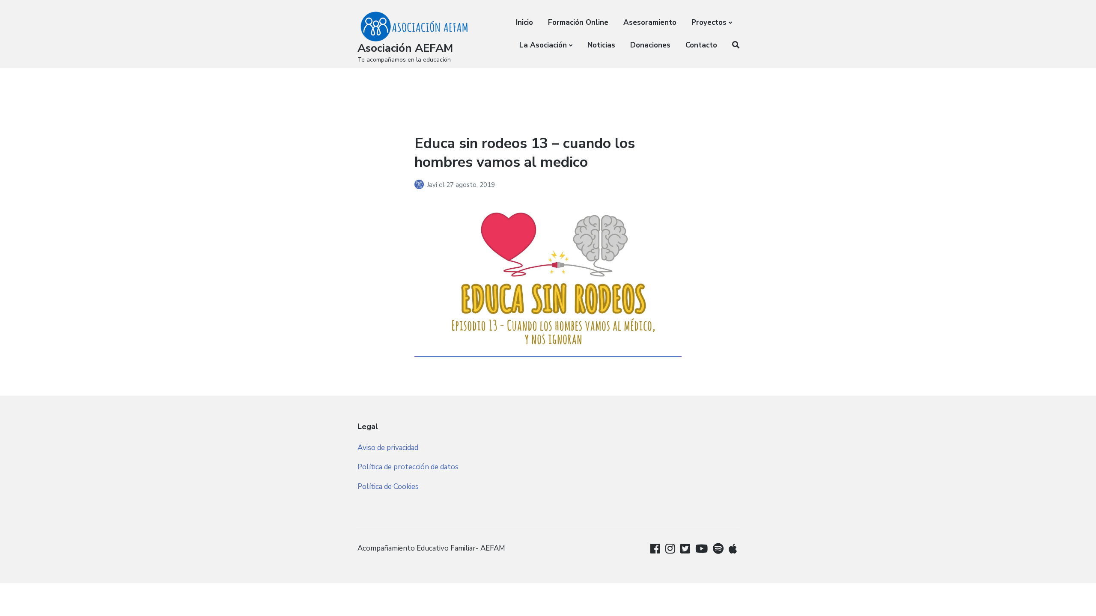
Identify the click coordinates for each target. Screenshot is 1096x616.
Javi (433, 185)
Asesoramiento (649, 22)
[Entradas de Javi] (420, 185)
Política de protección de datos (408, 467)
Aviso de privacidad (387, 448)
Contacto (701, 45)
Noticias (601, 45)
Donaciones (650, 45)
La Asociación (543, 45)
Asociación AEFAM (405, 48)
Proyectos (709, 22)
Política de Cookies (388, 487)
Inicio (524, 22)
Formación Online (578, 22)
